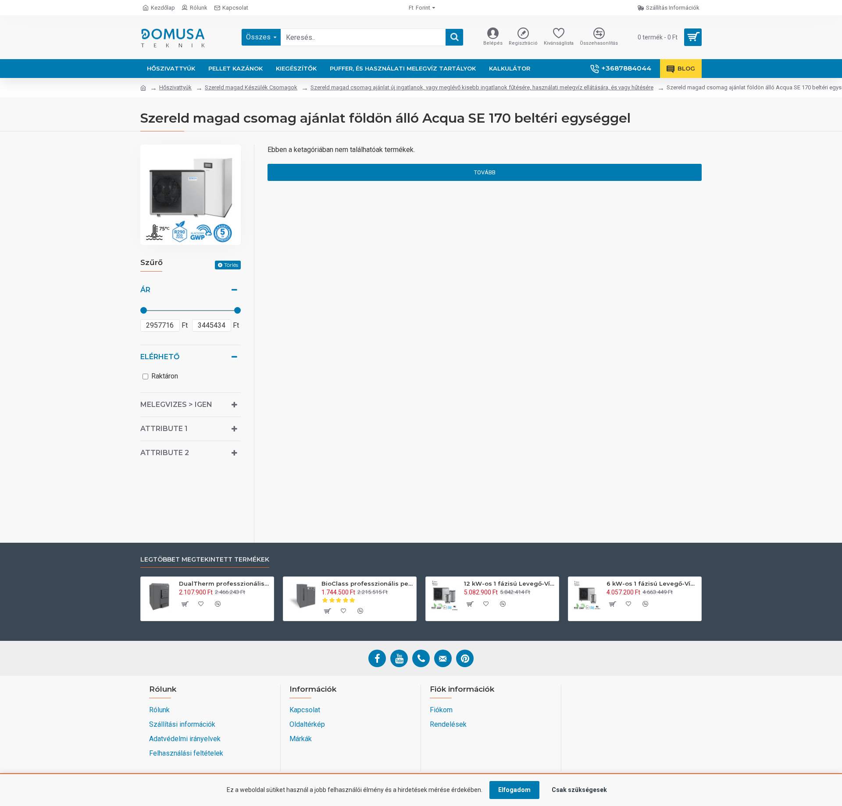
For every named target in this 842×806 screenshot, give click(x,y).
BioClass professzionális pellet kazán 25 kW (367, 583)
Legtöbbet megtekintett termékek (204, 559)
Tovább (485, 172)
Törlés (231, 265)
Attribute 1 (164, 428)
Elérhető (159, 357)
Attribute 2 (164, 453)
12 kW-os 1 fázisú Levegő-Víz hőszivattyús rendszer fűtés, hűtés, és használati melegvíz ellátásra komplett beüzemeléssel (510, 583)
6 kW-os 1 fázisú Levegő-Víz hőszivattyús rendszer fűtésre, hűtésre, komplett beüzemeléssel (652, 583)
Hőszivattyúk (175, 87)
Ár (145, 290)
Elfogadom (514, 789)
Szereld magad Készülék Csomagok (251, 87)
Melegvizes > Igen (176, 404)
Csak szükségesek (579, 789)
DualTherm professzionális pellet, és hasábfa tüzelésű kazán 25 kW (225, 583)
